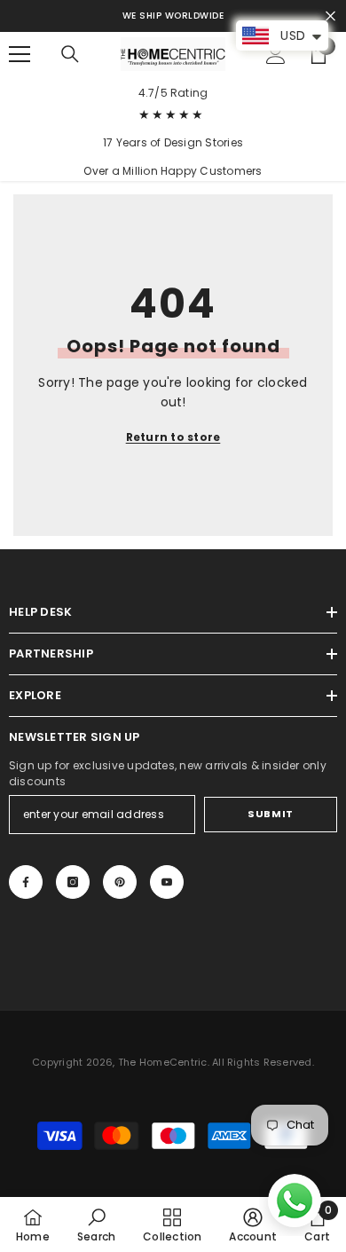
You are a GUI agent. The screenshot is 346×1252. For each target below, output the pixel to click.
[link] (96, 1224)
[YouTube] (167, 882)
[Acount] (276, 54)
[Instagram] (73, 882)
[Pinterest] (120, 882)
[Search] (70, 54)
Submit (270, 814)
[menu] (19, 54)
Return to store (173, 437)
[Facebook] (26, 882)
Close (330, 16)
